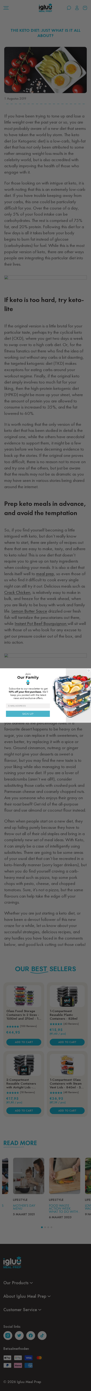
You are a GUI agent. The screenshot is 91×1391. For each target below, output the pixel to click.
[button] (45, 685)
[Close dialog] (88, 670)
